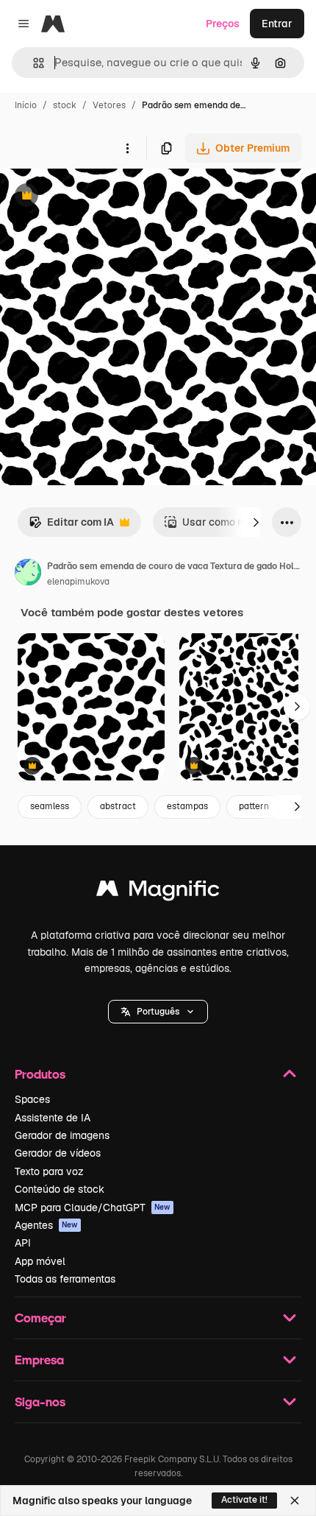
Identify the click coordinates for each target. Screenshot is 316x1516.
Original (94, 197)
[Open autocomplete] (32, 62)
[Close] (295, 1500)
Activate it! (244, 1500)
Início (26, 105)
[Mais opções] (127, 148)
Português (158, 1012)
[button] (158, 1011)
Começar (40, 1317)
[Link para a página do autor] (28, 574)
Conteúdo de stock (59, 1189)
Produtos (40, 1074)
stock (64, 105)
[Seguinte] (256, 522)
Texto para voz (49, 1171)
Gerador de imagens (62, 1135)
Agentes (46, 1225)
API (23, 1242)
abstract (118, 806)
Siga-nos (40, 1401)
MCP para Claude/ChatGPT (92, 1207)
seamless (49, 806)
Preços (223, 23)
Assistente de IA (52, 1117)
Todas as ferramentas (65, 1279)
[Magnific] (158, 892)
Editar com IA (71, 526)
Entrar (277, 23)
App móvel (40, 1261)
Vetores (109, 105)
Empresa (39, 1359)
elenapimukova (78, 582)
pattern (254, 806)
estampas (187, 806)
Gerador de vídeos (58, 1153)
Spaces (32, 1099)
